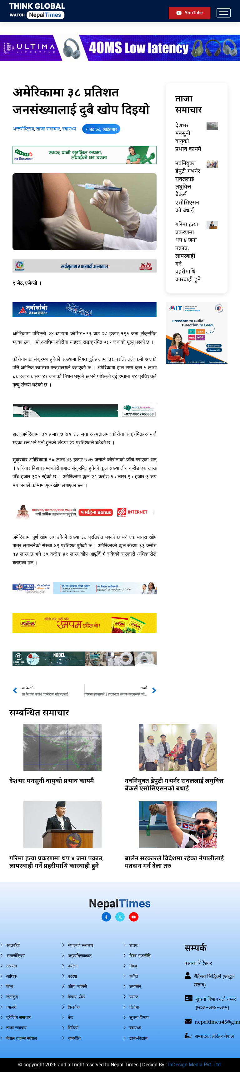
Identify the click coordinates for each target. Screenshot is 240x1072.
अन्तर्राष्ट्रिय (23, 129)
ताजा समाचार (48, 129)
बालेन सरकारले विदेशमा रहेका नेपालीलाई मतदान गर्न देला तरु (174, 862)
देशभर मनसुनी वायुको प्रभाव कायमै (188, 137)
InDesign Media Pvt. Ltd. (195, 1065)
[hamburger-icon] (224, 12)
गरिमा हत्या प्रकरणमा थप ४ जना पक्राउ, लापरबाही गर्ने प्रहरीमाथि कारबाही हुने (188, 251)
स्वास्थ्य (69, 129)
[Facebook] (106, 917)
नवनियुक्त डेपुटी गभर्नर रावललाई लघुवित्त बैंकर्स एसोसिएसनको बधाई (187, 186)
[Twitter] (120, 917)
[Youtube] (133, 917)
